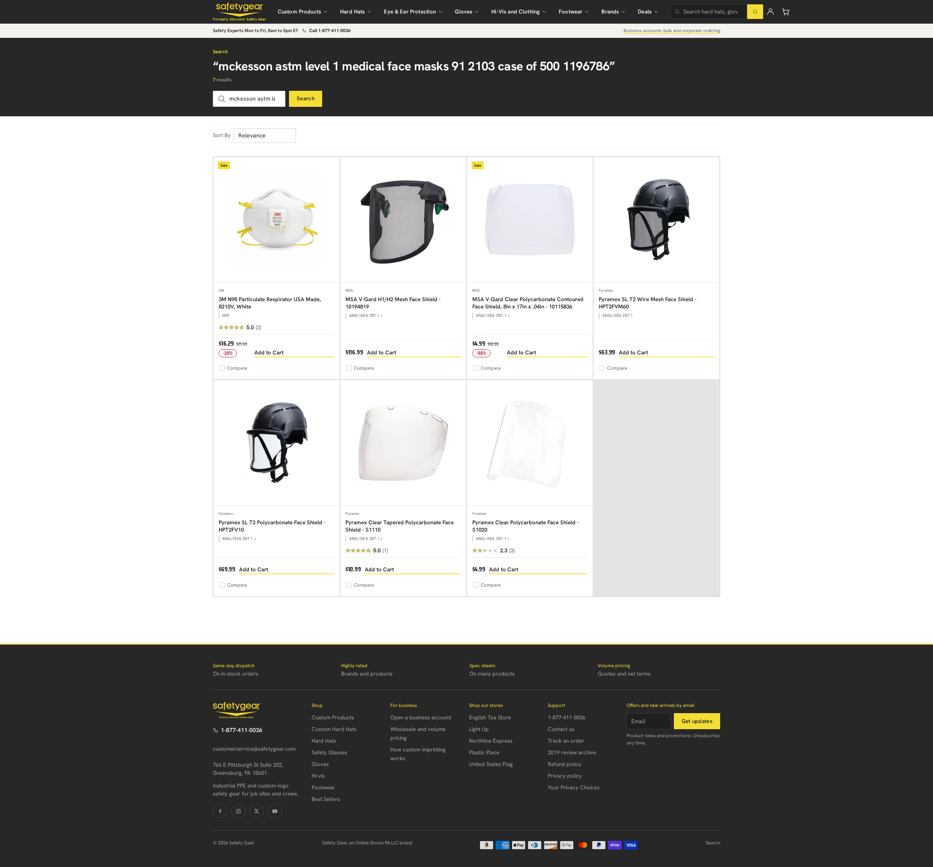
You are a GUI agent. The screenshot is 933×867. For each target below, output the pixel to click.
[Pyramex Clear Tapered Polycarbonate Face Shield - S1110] (403, 443)
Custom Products (299, 11)
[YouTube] (275, 811)
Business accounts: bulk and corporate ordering (672, 30)
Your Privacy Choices (574, 787)
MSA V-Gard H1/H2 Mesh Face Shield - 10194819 (393, 303)
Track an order (566, 740)
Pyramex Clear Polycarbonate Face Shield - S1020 (525, 526)
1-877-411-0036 (241, 730)
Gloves (463, 11)
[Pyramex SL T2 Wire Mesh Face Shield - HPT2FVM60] (656, 220)
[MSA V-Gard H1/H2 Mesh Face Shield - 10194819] (403, 220)
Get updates (697, 721)
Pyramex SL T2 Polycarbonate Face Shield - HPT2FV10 (272, 526)
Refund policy (564, 764)
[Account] (770, 12)
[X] (256, 811)
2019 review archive (572, 752)
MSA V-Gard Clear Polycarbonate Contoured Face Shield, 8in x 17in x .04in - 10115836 (527, 303)
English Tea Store (490, 717)
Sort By (222, 135)
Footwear (570, 11)
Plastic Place (484, 752)
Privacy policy (565, 775)
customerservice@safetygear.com (254, 749)
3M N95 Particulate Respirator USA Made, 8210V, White (270, 303)
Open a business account (420, 717)
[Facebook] (220, 811)
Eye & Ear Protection (410, 11)
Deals (645, 11)
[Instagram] (238, 811)
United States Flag (491, 764)
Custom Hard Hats (334, 729)
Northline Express (490, 740)
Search (306, 98)
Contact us (561, 729)
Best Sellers (326, 799)
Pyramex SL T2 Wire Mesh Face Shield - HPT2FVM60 (647, 303)
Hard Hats (352, 11)
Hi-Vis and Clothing (515, 11)
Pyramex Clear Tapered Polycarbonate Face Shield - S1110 (400, 526)
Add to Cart (269, 352)
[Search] (755, 11)
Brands (610, 11)
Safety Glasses (329, 752)
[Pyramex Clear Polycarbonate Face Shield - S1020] (530, 443)
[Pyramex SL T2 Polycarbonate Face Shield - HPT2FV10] (276, 443)
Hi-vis (318, 775)
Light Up (479, 729)
